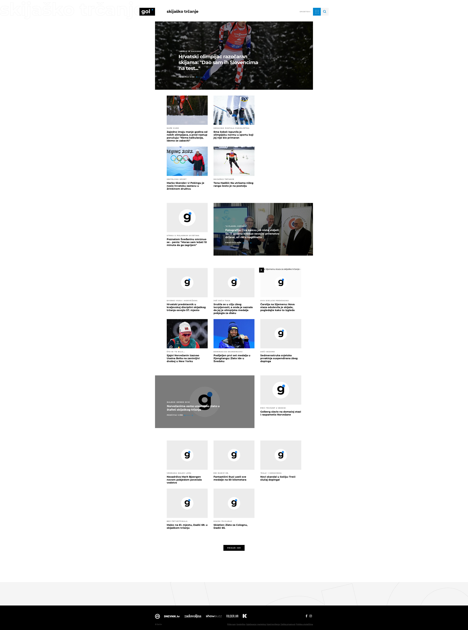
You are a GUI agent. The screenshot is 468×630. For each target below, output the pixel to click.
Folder (232, 616)
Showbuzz (214, 616)
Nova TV (157, 616)
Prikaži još (234, 548)
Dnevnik (172, 616)
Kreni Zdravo (245, 616)
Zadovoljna (192, 616)
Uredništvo (240, 624)
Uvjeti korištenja (273, 624)
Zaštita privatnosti (288, 624)
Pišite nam (231, 624)
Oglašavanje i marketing (256, 624)
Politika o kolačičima (304, 624)
